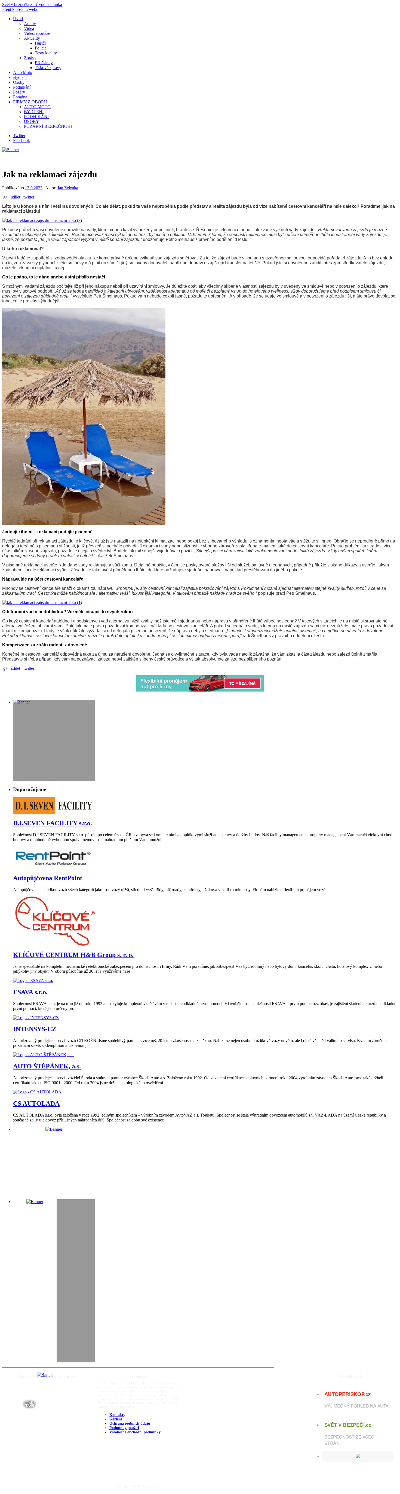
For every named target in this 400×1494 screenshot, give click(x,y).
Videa (29, 28)
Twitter (19, 135)
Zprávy (30, 57)
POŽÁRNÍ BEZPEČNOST (48, 126)
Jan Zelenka (67, 187)
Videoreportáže (37, 33)
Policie (41, 48)
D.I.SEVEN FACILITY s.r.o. (52, 823)
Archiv (30, 23)
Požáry (19, 92)
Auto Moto (22, 72)
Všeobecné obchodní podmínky (135, 1432)
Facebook (21, 140)
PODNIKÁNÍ (36, 116)
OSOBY (31, 121)
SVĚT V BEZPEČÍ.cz (347, 1424)
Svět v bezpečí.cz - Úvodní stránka (32, 4)
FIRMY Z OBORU (30, 102)
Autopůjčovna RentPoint (47, 878)
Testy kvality (46, 53)
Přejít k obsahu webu (20, 9)
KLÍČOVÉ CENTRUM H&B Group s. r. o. (73, 954)
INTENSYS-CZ (34, 1029)
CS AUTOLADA (36, 1103)
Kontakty (117, 1415)
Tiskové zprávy (48, 67)
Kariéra (115, 1419)
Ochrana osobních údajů (129, 1423)
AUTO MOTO (37, 106)
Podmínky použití (124, 1428)
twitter (28, 197)
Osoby (18, 82)
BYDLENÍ (34, 111)
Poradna (20, 97)
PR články (44, 62)
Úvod (18, 18)
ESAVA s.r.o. (30, 992)
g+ (5, 197)
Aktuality (32, 38)
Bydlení (20, 77)
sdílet (15, 197)
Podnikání (21, 87)
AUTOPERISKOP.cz (347, 1394)
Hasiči (40, 43)
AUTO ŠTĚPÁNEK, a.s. (47, 1066)
